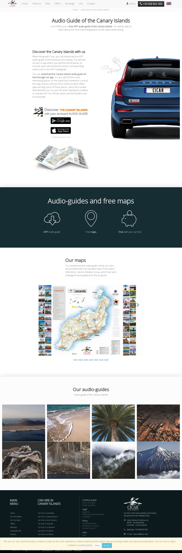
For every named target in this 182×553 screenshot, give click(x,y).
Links (84, 535)
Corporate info (15, 531)
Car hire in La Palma (45, 534)
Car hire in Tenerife (45, 524)
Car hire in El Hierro (45, 531)
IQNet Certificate (88, 505)
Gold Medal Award (89, 523)
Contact (91, 3)
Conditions (86, 517)
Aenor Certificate (88, 503)
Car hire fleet (15, 520)
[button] (169, 2)
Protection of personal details (93, 514)
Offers (57, 3)
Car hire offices (16, 516)
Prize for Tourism (88, 528)
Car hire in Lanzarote (46, 513)
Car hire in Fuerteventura (48, 516)
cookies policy (85, 545)
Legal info (85, 512)
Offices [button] (36, 3)
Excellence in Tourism (90, 526)
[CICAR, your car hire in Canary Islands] (14, 3)
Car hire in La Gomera (46, 527)
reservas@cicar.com (140, 534)
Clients (132, 3)
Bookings (70, 3)
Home (25, 3)
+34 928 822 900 (141, 529)
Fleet (47, 3)
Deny (97, 545)
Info (81, 3)
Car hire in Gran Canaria (47, 520)
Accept (107, 545)
